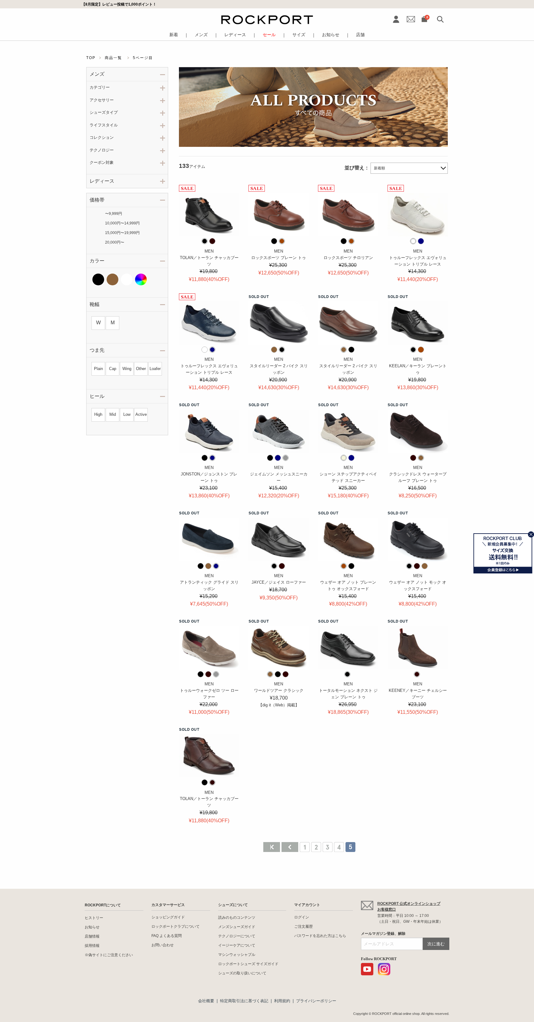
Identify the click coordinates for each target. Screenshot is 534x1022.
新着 (173, 34)
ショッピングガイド (168, 917)
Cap (112, 368)
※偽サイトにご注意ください (109, 955)
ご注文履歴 (303, 926)
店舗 (360, 34)
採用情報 (92, 945)
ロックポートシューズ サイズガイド (248, 964)
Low (126, 414)
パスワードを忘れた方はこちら (320, 936)
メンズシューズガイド (236, 927)
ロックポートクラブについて (175, 926)
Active (141, 414)
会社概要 (206, 1001)
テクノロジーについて (236, 936)
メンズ (201, 34)
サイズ (298, 34)
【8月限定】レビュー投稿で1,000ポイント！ (119, 4)
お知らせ (330, 34)
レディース (235, 34)
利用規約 (282, 1001)
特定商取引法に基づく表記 (244, 1001)
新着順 (379, 168)
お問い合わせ (162, 945)
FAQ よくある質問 (166, 936)
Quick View (209, 229)
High (98, 414)
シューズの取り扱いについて (242, 973)
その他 (141, 279)
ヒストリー (94, 918)
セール (269, 34)
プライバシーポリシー (316, 1001)
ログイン (301, 917)
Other (141, 368)
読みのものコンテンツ (236, 917)
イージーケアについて (236, 945)
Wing (126, 368)
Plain (98, 368)
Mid (112, 414)
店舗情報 (92, 936)
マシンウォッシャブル (236, 954)
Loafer (155, 368)
